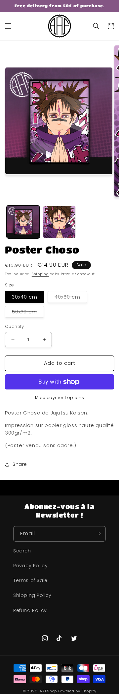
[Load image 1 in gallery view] (23, 221)
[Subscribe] (98, 534)
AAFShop (48, 691)
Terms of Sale (30, 580)
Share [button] (20, 464)
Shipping (40, 274)
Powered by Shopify (77, 691)
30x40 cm (24, 297)
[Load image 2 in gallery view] (59, 221)
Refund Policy (30, 610)
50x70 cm (28, 313)
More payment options (59, 397)
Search (22, 550)
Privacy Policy (30, 565)
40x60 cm (71, 298)
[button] (8, 26)
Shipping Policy (32, 595)
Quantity (14, 326)
